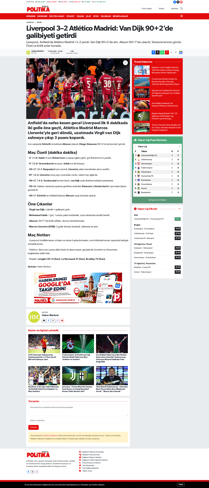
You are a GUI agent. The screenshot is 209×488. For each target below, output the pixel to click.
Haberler (30, 22)
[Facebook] (48, 321)
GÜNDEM (30, 16)
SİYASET (71, 16)
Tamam (180, 484)
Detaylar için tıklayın (157, 200)
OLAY (88, 16)
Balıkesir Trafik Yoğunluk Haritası (95, 460)
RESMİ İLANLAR (120, 16)
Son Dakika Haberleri (90, 468)
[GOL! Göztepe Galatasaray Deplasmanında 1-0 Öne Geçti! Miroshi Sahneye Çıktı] (44, 344)
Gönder (33, 427)
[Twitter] (53, 321)
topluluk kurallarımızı (50, 435)
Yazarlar (174, 9)
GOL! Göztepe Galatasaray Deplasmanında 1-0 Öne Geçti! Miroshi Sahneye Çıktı (42, 357)
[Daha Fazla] (167, 52)
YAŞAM (80, 16)
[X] (33, 472)
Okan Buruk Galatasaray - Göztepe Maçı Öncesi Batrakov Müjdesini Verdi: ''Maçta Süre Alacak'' (112, 389)
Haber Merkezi (50, 315)
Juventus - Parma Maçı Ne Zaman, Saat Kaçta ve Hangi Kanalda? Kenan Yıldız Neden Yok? (77, 389)
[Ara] (181, 8)
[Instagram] (58, 321)
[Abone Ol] (181, 52)
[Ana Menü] (181, 16)
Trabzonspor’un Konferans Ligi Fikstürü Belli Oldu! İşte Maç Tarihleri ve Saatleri (76, 357)
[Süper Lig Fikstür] (179, 209)
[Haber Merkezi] (34, 317)
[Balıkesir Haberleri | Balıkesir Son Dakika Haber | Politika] (38, 9)
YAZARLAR (106, 16)
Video (161, 9)
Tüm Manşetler (88, 465)
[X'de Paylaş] (158, 52)
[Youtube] (62, 321)
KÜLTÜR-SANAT (56, 16)
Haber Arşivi (87, 471)
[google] (78, 288)
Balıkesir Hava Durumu (91, 455)
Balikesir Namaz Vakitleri (91, 457)
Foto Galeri (147, 9)
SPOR (95, 16)
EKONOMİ (42, 16)
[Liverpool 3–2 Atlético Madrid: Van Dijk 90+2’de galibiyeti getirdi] (78, 88)
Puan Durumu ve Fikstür (91, 463)
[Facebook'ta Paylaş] (153, 52)
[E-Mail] (44, 321)
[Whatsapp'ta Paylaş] (162, 52)
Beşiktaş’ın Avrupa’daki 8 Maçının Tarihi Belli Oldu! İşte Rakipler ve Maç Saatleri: (43, 389)
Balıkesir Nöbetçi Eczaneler (93, 452)
